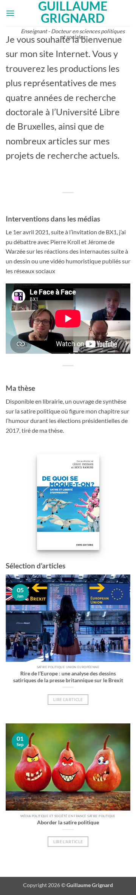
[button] (10, 13)
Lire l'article (68, 699)
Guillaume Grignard (72, 12)
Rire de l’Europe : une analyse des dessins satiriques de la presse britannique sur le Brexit (68, 676)
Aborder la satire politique (68, 822)
